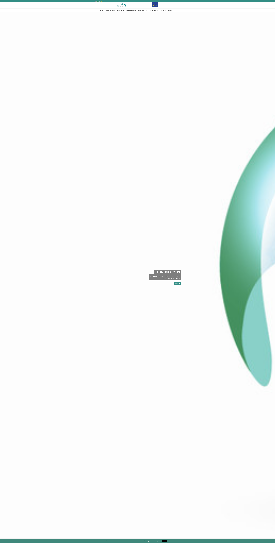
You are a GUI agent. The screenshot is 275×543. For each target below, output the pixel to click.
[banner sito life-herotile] (137, 5)
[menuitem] (101, 10)
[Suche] (174, 10)
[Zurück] (3, 277)
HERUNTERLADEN (172, 1)
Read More (170, 541)
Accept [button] (164, 541)
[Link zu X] (178, 1)
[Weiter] (272, 277)
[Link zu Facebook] (180, 1)
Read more (168, 283)
